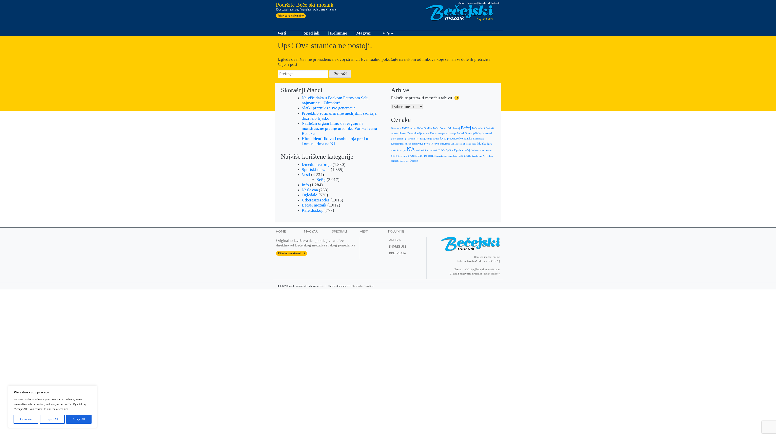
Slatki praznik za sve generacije (328, 108)
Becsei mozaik (314, 205)
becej (456, 128)
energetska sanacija (447, 133)
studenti (395, 160)
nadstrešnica (422, 150)
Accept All (79, 419)
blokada (402, 133)
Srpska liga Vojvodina (482, 156)
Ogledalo (309, 195)
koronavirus (417, 144)
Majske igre (484, 143)
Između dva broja (317, 164)
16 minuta (396, 128)
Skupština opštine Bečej (446, 156)
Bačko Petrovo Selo (442, 128)
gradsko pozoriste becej (408, 138)
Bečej (321, 179)
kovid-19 (428, 144)
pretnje (404, 156)
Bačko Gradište (424, 128)
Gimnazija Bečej (473, 133)
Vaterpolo (404, 161)
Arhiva (461, 3)
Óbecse (414, 160)
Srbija (467, 155)
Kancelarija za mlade (401, 144)
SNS (461, 155)
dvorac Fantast (430, 133)
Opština (449, 150)
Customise (26, 419)
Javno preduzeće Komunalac (456, 138)
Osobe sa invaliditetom (481, 150)
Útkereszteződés (315, 200)
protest (412, 155)
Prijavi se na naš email (290, 16)
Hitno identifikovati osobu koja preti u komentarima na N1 (335, 141)
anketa (413, 128)
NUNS (441, 150)
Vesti (281, 33)
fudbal (460, 133)
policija (395, 155)
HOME (281, 231)
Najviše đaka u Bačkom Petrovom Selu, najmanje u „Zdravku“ (336, 100)
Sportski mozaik (316, 169)
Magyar (363, 33)
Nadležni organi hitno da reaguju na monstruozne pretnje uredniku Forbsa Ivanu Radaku (339, 128)
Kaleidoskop (313, 210)
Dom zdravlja (414, 133)
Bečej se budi (478, 128)
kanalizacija (478, 138)
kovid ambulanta (442, 144)
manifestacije (398, 150)
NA (411, 149)
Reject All (52, 419)
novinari (433, 150)
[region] (52, 407)
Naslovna (310, 190)
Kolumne (338, 33)
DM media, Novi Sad (362, 286)
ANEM (405, 128)
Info (305, 184)
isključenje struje (429, 138)
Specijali (311, 33)
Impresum (472, 3)
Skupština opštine (426, 155)
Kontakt (482, 3)
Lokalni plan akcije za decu (463, 144)
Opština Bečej (462, 150)
